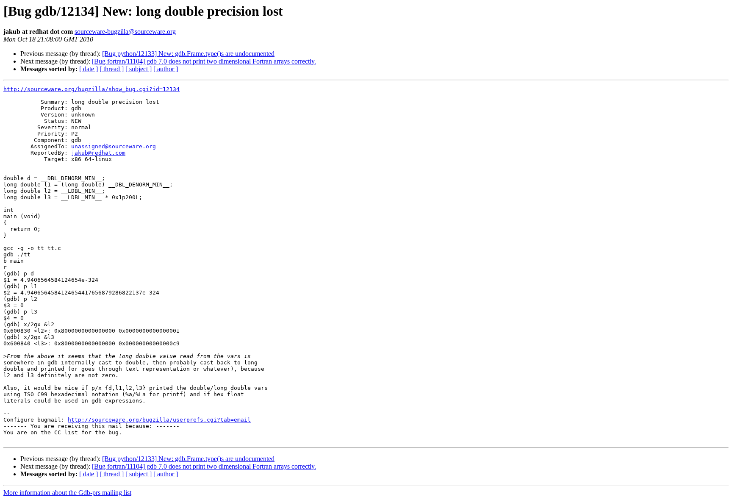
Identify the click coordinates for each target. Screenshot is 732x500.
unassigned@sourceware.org (113, 146)
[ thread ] (112, 68)
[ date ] (88, 68)
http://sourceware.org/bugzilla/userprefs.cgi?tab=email (159, 420)
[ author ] (165, 68)
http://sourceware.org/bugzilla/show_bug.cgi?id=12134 (91, 89)
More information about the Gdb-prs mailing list (67, 492)
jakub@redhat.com (98, 153)
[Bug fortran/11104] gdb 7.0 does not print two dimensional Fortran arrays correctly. (204, 61)
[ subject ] (138, 68)
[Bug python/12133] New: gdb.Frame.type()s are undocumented (188, 53)
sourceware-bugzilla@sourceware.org (125, 31)
